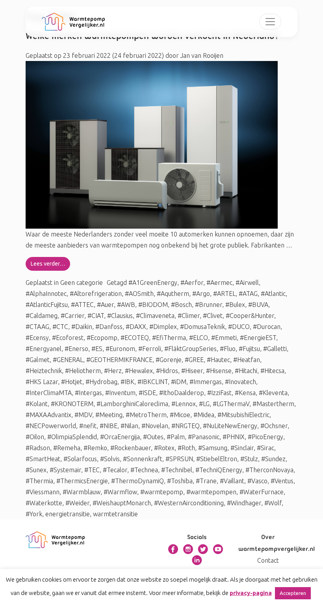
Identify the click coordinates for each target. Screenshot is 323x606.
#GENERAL (68, 359)
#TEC (92, 469)
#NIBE (108, 425)
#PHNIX (234, 436)
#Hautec (218, 359)
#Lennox (183, 403)
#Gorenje (169, 359)
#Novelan (154, 425)
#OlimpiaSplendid (72, 436)
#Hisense (219, 370)
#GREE (194, 359)
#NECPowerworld (51, 425)
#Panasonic (203, 436)
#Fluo (228, 348)
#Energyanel (43, 348)
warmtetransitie (115, 513)
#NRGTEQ (185, 425)
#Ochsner (274, 425)
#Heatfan (246, 359)
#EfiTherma (169, 337)
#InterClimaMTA (49, 392)
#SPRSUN (179, 458)
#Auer (105, 304)
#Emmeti (224, 337)
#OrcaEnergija (120, 436)
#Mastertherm (273, 403)
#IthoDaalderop (181, 392)
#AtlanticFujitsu (47, 304)
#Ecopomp (102, 337)
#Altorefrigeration (96, 293)
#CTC (60, 326)
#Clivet (213, 315)
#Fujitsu (249, 348)
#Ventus (282, 480)
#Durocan (266, 326)
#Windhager (244, 502)
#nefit (88, 425)
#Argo (201, 293)
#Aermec (219, 282)
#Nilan (129, 425)
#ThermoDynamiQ (137, 480)
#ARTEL (224, 293)
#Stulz (249, 458)
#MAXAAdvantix (48, 414)
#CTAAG (37, 326)
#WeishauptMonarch (122, 502)
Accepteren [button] (293, 593)
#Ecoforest (68, 337)
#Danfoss (109, 326)
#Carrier (72, 315)
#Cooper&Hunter (250, 315)
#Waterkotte (44, 502)
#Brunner (208, 304)
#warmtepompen (211, 491)
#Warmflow (120, 491)
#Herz (113, 370)
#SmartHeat (43, 458)
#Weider (77, 502)
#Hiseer (192, 370)
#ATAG (248, 293)
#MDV (83, 414)
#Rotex (164, 447)
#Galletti (275, 348)
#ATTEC (82, 304)
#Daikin (81, 326)
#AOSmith (139, 293)
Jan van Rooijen (201, 55)
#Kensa (245, 392)
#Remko (95, 447)
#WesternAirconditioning (189, 502)
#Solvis (110, 458)
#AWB (126, 304)
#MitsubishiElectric (243, 414)
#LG (204, 403)
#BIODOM (153, 304)
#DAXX (136, 326)
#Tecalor (115, 469)
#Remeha (66, 447)
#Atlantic (273, 293)
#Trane (206, 480)
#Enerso (76, 348)
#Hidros (167, 370)
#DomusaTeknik (202, 326)
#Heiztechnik (44, 370)
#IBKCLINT (152, 381)
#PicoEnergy (265, 436)
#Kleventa (273, 392)
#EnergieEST (258, 337)
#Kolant (37, 403)
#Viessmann (42, 491)
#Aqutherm (173, 293)
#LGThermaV (231, 403)
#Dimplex (163, 326)
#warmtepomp (161, 491)
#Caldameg (42, 315)
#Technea (144, 469)
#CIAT (95, 315)
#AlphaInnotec (46, 293)
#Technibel (176, 469)
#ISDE (147, 392)
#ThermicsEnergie (82, 480)
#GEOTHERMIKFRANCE (119, 359)
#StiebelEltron (216, 458)
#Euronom (120, 348)
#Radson (38, 447)
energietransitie (67, 513)
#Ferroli (149, 348)
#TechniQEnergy (218, 469)
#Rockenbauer (130, 447)
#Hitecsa (272, 370)
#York (34, 513)
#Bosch (181, 304)
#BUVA (258, 304)
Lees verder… (48, 264)
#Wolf (273, 502)
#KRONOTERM (72, 403)
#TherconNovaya (269, 469)
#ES (96, 348)
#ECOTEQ (135, 337)
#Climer (189, 315)
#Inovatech (240, 381)
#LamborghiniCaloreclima (132, 403)
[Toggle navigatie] (270, 22)
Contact (268, 560)
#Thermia (39, 480)
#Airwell (247, 282)
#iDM (178, 381)
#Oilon (35, 436)
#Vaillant (232, 480)
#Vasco (257, 480)
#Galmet (38, 359)
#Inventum (120, 392)
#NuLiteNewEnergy (230, 425)
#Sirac (265, 447)
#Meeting (109, 414)
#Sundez (273, 458)
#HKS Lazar (42, 381)
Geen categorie (81, 282)
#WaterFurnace (261, 491)
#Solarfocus (80, 458)
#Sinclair (242, 447)
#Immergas (205, 381)
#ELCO (198, 337)
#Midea (203, 414)
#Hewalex (139, 370)
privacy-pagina (251, 592)
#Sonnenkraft (142, 458)
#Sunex (36, 469)
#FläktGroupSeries (190, 348)
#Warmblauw (81, 491)
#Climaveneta (155, 315)
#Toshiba (180, 480)
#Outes (153, 436)
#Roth (186, 447)
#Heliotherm (83, 370)
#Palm (176, 436)
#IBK (127, 381)
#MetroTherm (146, 414)
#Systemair (65, 469)
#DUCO (239, 326)
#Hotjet (71, 381)
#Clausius (120, 315)
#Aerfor (191, 282)
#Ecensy (37, 337)
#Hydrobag (101, 381)
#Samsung (212, 447)
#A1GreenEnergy (152, 282)
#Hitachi (246, 370)
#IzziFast (219, 392)
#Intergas (88, 392)
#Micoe (180, 414)
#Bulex (235, 304)
